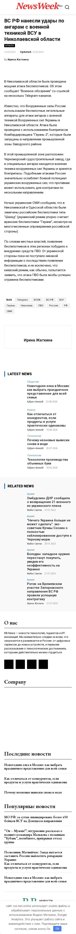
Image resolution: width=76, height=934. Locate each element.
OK (57, 928)
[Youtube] (43, 664)
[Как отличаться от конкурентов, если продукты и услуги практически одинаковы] (14, 416)
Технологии (34, 436)
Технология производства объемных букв (47, 461)
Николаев (27, 305)
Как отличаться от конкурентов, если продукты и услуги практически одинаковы (46, 419)
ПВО (40, 305)
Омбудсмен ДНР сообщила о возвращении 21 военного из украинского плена (49, 502)
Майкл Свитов (34, 509)
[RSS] (9, 664)
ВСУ (61, 299)
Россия (53, 305)
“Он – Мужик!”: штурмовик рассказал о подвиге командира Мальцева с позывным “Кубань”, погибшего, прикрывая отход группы (34, 836)
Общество (33, 381)
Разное (31, 410)
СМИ (9, 311)
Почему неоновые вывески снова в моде (33, 792)
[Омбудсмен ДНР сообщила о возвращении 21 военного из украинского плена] (14, 500)
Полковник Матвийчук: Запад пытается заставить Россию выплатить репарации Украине (33, 856)
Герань (11, 305)
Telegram (22, 299)
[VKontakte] (20, 664)
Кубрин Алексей (35, 401)
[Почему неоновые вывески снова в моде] (14, 442)
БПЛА (37, 299)
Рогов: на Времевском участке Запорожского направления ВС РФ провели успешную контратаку (45, 591)
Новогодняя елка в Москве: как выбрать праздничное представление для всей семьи (48, 391)
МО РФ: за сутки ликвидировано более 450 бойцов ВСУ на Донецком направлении (36, 819)
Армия (9, 45)
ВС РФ (49, 299)
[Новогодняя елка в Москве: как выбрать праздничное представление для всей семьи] (14, 388)
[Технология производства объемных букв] (14, 461)
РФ (66, 305)
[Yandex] (31, 664)
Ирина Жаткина (18, 59)
